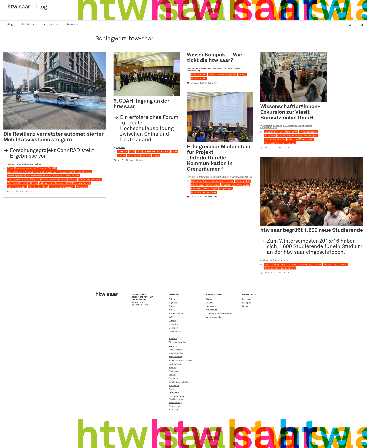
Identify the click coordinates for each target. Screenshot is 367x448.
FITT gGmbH (270, 136)
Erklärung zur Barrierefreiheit (218, 313)
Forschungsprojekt (16, 176)
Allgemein (10, 164)
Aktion (172, 299)
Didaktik (172, 321)
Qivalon (343, 264)
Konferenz (146, 156)
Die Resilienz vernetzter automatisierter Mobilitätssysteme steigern (53, 137)
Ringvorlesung (226, 189)
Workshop (173, 410)
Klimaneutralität (294, 136)
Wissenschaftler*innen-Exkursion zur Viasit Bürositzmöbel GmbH (290, 112)
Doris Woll (291, 264)
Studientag (174, 393)
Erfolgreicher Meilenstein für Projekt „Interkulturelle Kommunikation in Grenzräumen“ (218, 158)
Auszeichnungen (176, 313)
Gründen (173, 346)
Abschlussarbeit (176, 399)
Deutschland (149, 152)
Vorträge (242, 75)
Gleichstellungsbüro (178, 342)
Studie (172, 389)
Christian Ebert (278, 264)
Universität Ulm (83, 183)
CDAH (132, 152)
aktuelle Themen (199, 75)
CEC (171, 317)
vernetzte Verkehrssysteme (62, 187)
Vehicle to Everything (38, 187)
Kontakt (209, 303)
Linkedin (246, 306)
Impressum (210, 306)
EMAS (295, 132)
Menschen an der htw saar (211, 68)
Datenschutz (211, 310)
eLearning (173, 324)
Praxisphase (174, 371)
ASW (171, 310)
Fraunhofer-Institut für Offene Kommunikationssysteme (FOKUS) (37, 180)
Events (174, 152)
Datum (71, 24)
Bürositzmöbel (271, 132)
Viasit (310, 139)
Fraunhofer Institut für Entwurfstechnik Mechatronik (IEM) (53, 176)
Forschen (20, 164)
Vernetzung (82, 187)
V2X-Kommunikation (17, 187)
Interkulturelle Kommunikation (205, 185)
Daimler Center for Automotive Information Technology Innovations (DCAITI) (42, 172)
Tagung (156, 156)
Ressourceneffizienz (296, 139)
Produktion (270, 139)
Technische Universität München (22, 183)
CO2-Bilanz (285, 132)
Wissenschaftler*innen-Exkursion (280, 143)
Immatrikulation (330, 264)
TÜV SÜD (70, 183)
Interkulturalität (242, 181)
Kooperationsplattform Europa (235, 185)
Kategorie (49, 24)
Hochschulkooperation (213, 181)
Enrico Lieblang (305, 264)
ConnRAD (52, 168)
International (133, 156)
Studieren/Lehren (33, 164)
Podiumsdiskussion (200, 189)
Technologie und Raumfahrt (51, 183)
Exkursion (277, 126)
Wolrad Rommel (288, 268)
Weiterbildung (175, 406)
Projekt (217, 177)
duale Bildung (163, 152)
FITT (285, 126)
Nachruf (172, 368)
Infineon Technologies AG (89, 180)
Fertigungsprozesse (308, 132)
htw (27, 7)
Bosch (10, 168)
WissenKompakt (198, 78)
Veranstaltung (193, 70)
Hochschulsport (176, 350)
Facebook (246, 299)
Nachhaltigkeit (294, 126)
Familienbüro (175, 332)
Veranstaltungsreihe (227, 75)
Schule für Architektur (179, 382)
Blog (10, 24)
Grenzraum (196, 181)
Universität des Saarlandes (203, 192)
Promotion (173, 378)
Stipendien (307, 126)
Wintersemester (272, 268)
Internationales (206, 177)
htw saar (72, 180)
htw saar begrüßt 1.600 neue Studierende (311, 230)
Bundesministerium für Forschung (30, 168)
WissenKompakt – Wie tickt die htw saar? (214, 57)
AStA (267, 264)
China (139, 152)
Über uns (209, 299)
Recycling (281, 139)
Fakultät (26, 24)
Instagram (246, 303)
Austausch (122, 152)
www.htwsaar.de (213, 317)
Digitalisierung (84, 172)
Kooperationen (175, 357)
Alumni (172, 306)
